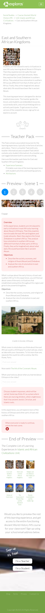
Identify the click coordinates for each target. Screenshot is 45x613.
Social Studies (8, 15)
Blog (8, 594)
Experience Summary (14, 165)
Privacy (24, 594)
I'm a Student (22, 568)
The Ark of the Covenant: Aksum (23, 368)
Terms (15, 594)
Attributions (11, 173)
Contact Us (34, 594)
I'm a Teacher (22, 561)
